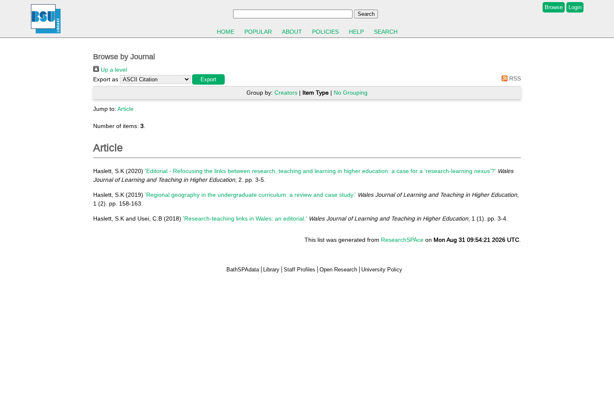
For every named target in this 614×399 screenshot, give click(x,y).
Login (574, 7)
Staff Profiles (299, 269)
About (292, 31)
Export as (105, 79)
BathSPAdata (242, 269)
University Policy (381, 269)
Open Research (338, 269)
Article (125, 108)
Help (356, 31)
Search (386, 31)
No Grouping (351, 92)
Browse (554, 7)
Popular (258, 31)
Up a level (113, 69)
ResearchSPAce (402, 239)
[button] (208, 79)
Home (225, 31)
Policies (325, 31)
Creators (285, 92)
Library (271, 269)
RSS (514, 78)
